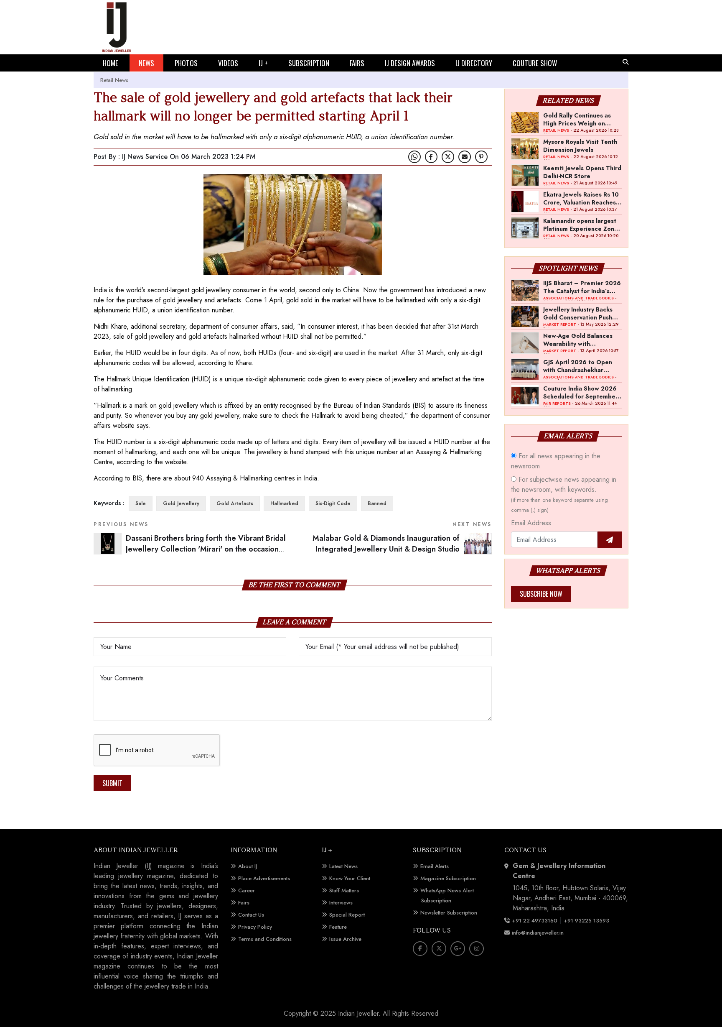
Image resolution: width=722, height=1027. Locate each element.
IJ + (263, 63)
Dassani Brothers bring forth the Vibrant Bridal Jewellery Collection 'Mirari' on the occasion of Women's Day (206, 549)
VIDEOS (228, 63)
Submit (112, 783)
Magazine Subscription (448, 878)
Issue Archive (345, 939)
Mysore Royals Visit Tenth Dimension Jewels (580, 145)
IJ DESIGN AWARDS (410, 63)
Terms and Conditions (265, 939)
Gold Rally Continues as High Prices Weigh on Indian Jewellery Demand (578, 119)
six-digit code (333, 503)
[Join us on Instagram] (476, 948)
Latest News (343, 866)
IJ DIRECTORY (473, 63)
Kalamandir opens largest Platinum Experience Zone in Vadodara (580, 224)
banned (377, 503)
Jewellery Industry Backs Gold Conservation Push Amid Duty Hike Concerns (580, 313)
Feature (338, 927)
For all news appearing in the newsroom (555, 461)
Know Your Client (349, 878)
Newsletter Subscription (448, 913)
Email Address (531, 523)
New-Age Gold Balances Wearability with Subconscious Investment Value (579, 339)
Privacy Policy (255, 927)
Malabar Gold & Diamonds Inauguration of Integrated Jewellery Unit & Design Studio (386, 544)
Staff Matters (344, 890)
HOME (110, 63)
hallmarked (284, 503)
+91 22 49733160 (534, 921)
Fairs (243, 903)
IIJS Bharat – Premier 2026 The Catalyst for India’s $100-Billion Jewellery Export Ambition (582, 286)
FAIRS (357, 63)
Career (246, 890)
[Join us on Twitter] (448, 157)
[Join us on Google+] (457, 948)
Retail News (114, 80)
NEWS (146, 63)
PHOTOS (186, 63)
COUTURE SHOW (535, 63)
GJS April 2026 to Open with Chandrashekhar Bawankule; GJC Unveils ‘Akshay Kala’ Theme (577, 365)
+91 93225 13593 (587, 921)
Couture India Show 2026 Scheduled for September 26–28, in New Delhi (580, 392)
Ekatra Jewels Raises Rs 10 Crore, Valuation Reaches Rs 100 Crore (581, 198)
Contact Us (251, 915)
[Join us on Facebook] (431, 157)
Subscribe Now (541, 594)
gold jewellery (181, 503)
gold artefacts (234, 503)
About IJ (247, 866)
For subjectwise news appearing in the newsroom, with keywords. (563, 494)
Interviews (341, 903)
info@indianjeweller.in (538, 933)
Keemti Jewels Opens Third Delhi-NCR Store (582, 171)
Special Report (347, 915)
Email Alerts (434, 866)
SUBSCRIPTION (308, 63)
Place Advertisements (264, 878)
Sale (140, 503)
